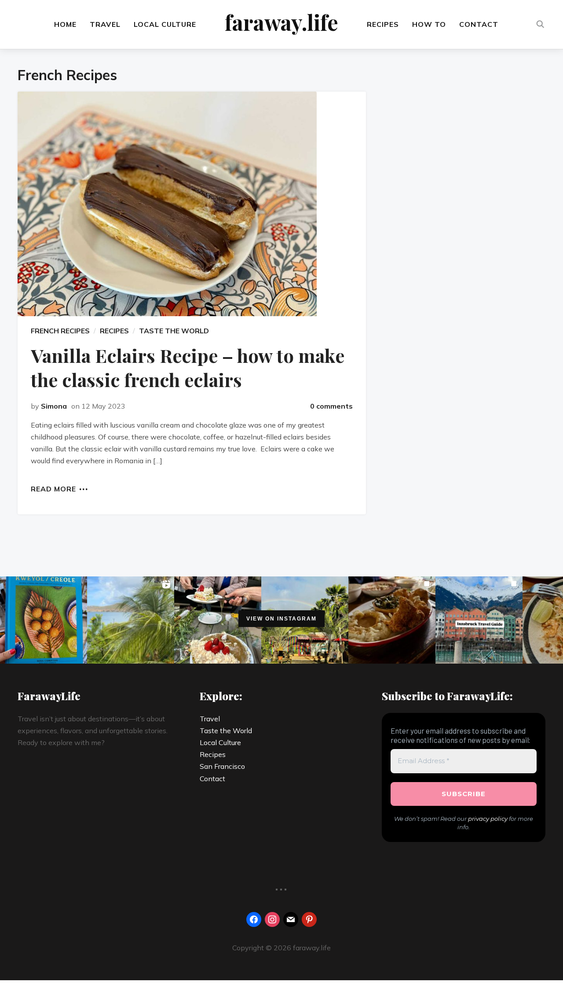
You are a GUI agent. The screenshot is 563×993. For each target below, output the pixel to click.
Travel (105, 24)
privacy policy (488, 818)
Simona (54, 406)
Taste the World (226, 730)
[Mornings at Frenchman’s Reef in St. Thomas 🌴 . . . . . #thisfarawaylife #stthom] (130, 620)
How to (429, 24)
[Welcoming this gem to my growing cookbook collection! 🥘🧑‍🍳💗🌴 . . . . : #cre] (43, 620)
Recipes (383, 24)
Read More (53, 488)
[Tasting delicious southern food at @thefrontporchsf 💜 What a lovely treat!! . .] (391, 620)
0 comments (331, 406)
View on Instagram (281, 619)
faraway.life (281, 22)
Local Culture (165, 24)
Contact (478, 24)
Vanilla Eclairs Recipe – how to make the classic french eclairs (187, 367)
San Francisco (222, 766)
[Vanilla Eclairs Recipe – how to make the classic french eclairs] (192, 204)
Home (65, 24)
